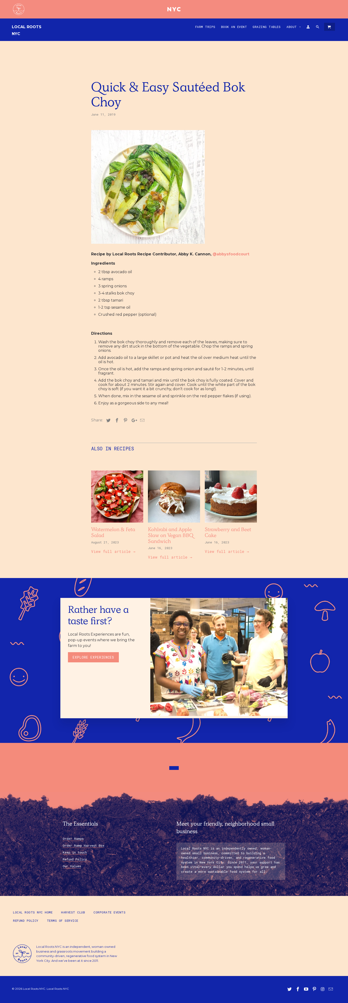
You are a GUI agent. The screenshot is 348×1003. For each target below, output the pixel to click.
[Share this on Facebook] (116, 420)
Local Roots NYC (26, 30)
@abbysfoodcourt (231, 254)
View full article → (113, 551)
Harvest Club (73, 912)
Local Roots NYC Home (33, 912)
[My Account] (308, 28)
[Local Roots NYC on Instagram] (323, 989)
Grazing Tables (267, 27)
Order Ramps (73, 838)
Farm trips (205, 27)
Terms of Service (62, 920)
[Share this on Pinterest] (125, 420)
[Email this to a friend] (141, 420)
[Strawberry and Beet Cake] (231, 523)
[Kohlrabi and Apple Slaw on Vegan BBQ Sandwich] (174, 523)
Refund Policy (75, 859)
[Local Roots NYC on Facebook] (298, 989)
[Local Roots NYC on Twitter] (290, 989)
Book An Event (234, 27)
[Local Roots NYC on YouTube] (306, 989)
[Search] (318, 28)
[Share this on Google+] (133, 420)
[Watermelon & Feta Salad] (117, 523)
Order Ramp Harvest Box (83, 845)
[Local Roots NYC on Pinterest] (314, 989)
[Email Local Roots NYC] (331, 989)
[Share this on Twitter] (108, 420)
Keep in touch (75, 852)
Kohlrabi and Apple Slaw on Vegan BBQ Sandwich (170, 536)
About (293, 27)
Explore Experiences (93, 657)
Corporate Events (109, 912)
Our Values (72, 866)
